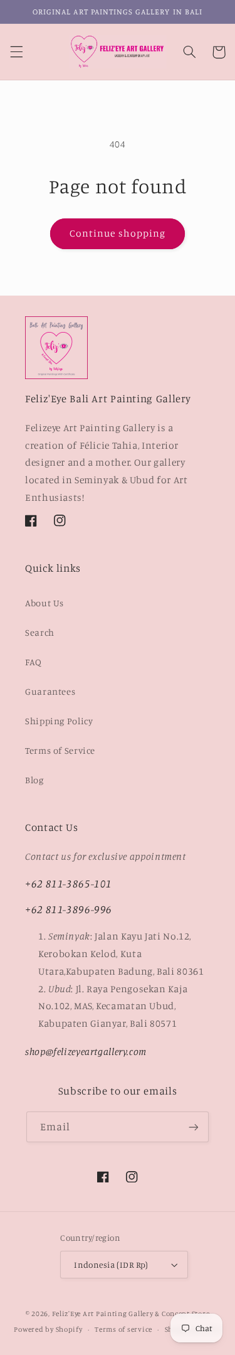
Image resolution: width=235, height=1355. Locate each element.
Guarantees (50, 691)
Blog (34, 779)
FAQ (33, 661)
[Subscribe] (193, 1126)
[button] (16, 52)
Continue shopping (117, 233)
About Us (44, 602)
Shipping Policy (59, 720)
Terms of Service (60, 750)
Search (40, 632)
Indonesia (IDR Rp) (111, 1265)
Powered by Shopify (48, 1329)
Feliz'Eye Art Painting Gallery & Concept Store (131, 1313)
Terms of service (123, 1329)
